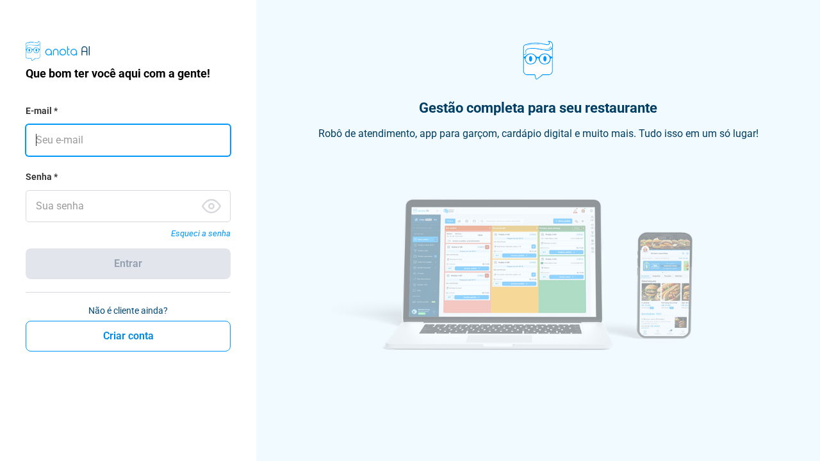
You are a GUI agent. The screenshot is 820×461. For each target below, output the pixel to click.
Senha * (42, 177)
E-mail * (42, 111)
